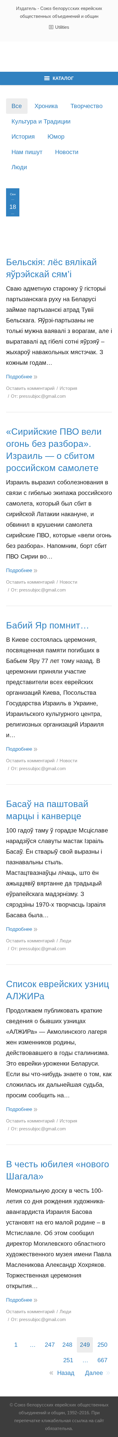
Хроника (46, 106)
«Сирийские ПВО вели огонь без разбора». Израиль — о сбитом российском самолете (54, 450)
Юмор (56, 136)
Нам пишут (26, 152)
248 (67, 1344)
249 (85, 1344)
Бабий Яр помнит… (47, 625)
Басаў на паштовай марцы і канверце (47, 810)
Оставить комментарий (30, 388)
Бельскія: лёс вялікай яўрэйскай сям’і (51, 268)
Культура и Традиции (40, 121)
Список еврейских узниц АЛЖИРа (57, 990)
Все (16, 106)
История (23, 136)
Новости (66, 152)
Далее (94, 1372)
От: (38, 396)
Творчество (86, 106)
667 (102, 1360)
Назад (65, 1372)
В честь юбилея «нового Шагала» (57, 1170)
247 (50, 1344)
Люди (19, 167)
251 (68, 1360)
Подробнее (19, 377)
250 (102, 1344)
